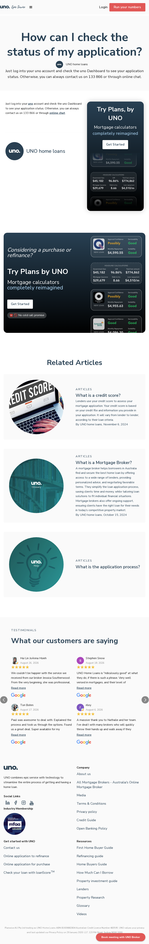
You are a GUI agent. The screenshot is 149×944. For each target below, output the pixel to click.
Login (103, 7)
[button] (30, 7)
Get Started (115, 144)
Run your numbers (127, 7)
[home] (12, 7)
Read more (18, 688)
